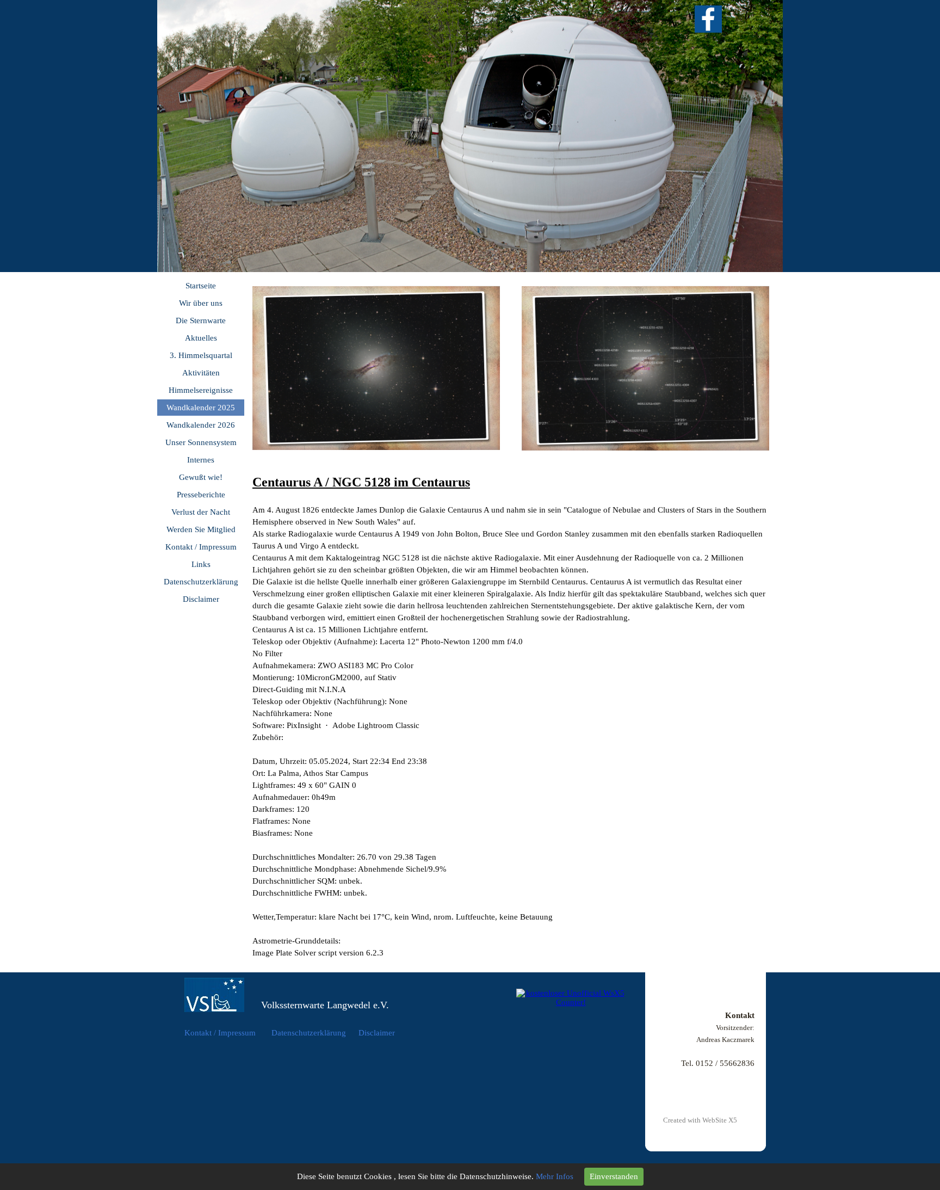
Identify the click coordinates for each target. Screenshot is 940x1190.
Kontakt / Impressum (201, 546)
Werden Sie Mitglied (201, 529)
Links (201, 564)
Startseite (200, 285)
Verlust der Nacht (200, 512)
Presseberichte (201, 494)
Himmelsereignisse (201, 390)
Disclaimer (201, 599)
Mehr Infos (554, 1176)
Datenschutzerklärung (201, 581)
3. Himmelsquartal (201, 355)
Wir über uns (200, 303)
